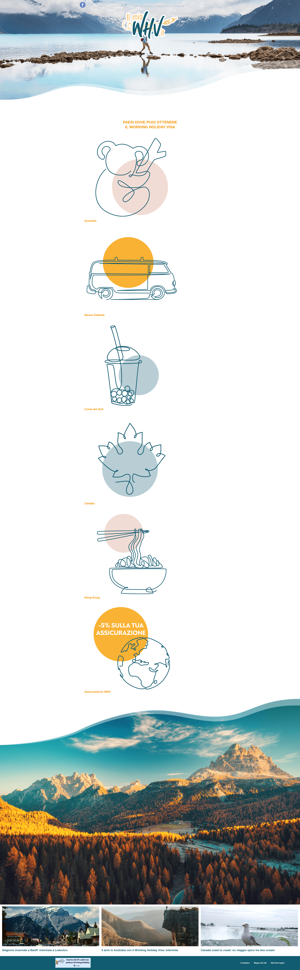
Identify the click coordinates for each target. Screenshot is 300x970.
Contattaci (245, 963)
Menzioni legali (277, 963)
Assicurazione (177, 5)
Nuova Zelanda (117, 5)
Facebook (83, 5)
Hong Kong (161, 5)
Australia (102, 5)
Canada (148, 5)
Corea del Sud (134, 5)
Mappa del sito (260, 963)
